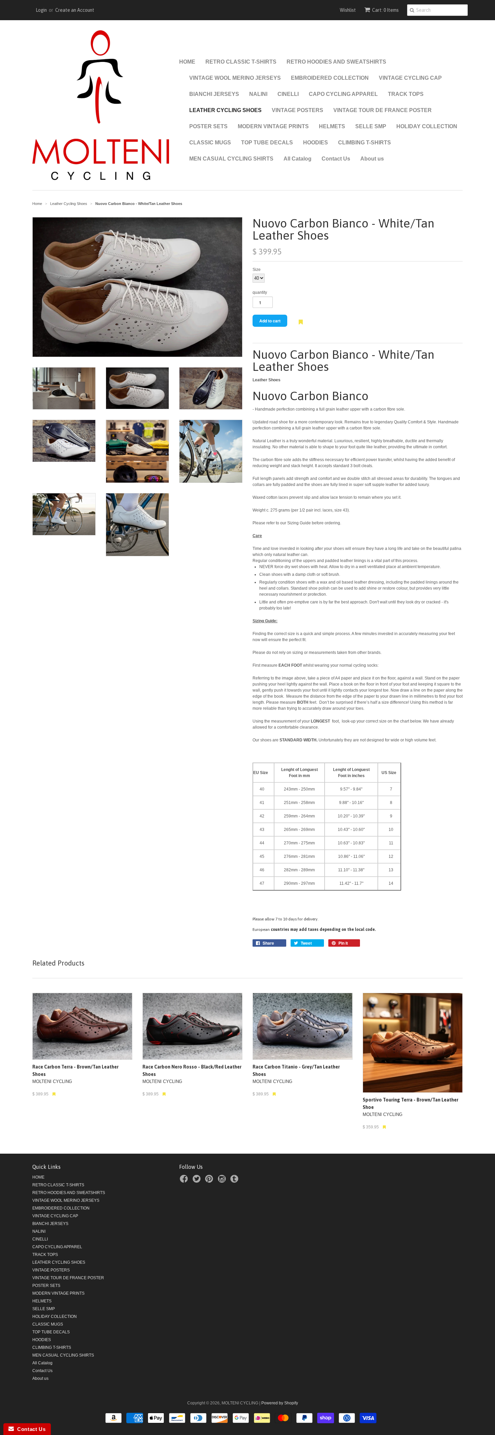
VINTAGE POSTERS (297, 110)
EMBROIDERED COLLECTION (330, 78)
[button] (300, 325)
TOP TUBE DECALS (267, 142)
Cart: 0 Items (385, 10)
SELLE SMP (370, 126)
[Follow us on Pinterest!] (210, 1181)
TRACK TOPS (406, 94)
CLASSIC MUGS (210, 142)
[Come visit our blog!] (235, 1181)
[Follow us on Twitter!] (198, 1181)
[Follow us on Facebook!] (185, 1181)
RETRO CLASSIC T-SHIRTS (240, 62)
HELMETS (332, 126)
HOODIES (315, 142)
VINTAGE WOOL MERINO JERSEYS (235, 78)
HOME (187, 62)
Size (257, 269)
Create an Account (74, 10)
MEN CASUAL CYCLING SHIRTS (231, 159)
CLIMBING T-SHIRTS (364, 142)
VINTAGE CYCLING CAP (410, 78)
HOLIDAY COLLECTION (426, 126)
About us (372, 159)
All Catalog (297, 159)
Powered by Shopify (279, 1403)
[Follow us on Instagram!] (223, 1181)
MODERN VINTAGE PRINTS (273, 126)
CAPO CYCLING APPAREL (343, 94)
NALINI (258, 94)
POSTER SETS (208, 126)
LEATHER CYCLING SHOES (225, 110)
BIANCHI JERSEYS (214, 94)
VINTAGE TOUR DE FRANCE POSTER (382, 110)
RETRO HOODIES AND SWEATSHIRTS (336, 62)
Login (41, 10)
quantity (260, 292)
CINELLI (288, 94)
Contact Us (336, 159)
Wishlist (348, 10)
